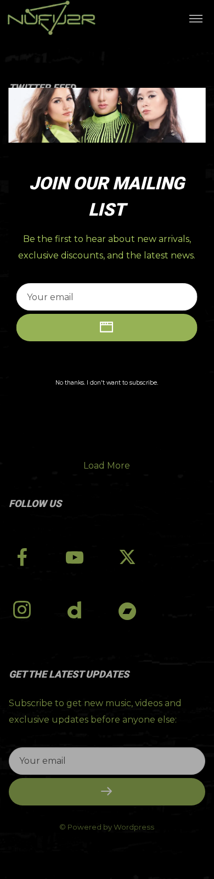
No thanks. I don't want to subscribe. (106, 382)
